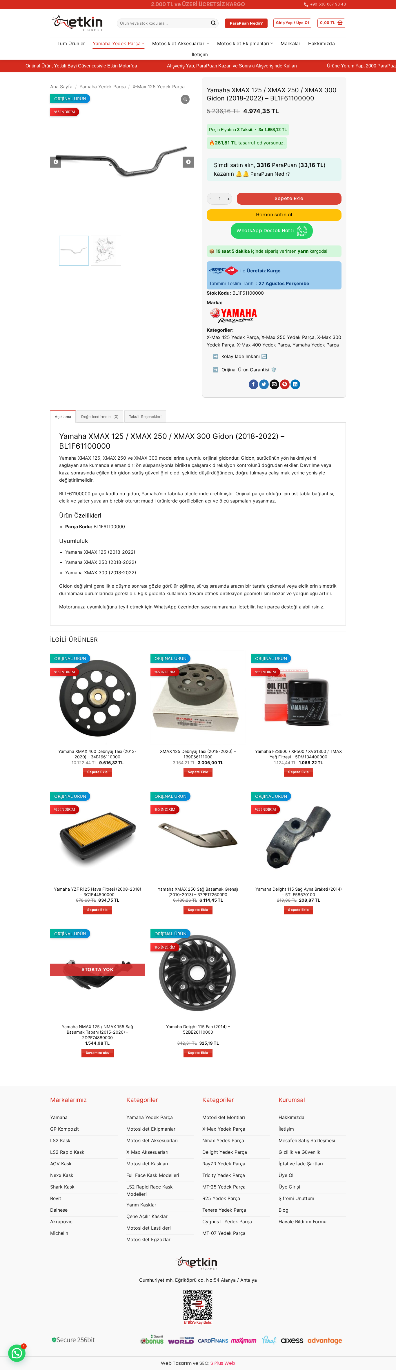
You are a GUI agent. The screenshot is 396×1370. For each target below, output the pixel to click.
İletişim (200, 54)
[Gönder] (213, 23)
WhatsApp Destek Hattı (265, 230)
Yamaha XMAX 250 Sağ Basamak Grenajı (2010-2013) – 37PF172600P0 (198, 892)
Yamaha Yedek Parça (117, 43)
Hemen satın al (274, 214)
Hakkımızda (321, 43)
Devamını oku (97, 1053)
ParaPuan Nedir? (270, 174)
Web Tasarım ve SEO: (198, 1363)
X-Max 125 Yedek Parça (158, 86)
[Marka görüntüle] (234, 315)
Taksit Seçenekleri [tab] (145, 417)
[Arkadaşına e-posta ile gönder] (274, 384)
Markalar (291, 43)
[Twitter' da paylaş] (264, 384)
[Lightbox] (185, 99)
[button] (292, 23)
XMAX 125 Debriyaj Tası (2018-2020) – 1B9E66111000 (198, 754)
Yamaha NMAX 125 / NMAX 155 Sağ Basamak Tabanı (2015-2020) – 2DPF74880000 (97, 1032)
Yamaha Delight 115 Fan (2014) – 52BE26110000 (198, 1029)
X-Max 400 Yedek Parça (263, 345)
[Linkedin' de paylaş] (295, 384)
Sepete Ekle (289, 198)
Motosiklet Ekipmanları (243, 43)
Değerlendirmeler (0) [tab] (100, 417)
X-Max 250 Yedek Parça (288, 337)
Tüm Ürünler (71, 43)
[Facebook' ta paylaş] (253, 384)
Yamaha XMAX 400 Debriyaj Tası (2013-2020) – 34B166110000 (97, 754)
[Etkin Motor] (79, 23)
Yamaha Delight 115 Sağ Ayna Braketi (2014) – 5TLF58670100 (298, 892)
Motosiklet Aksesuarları (179, 43)
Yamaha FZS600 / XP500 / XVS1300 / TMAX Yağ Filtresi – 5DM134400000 (298, 754)
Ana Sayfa (61, 86)
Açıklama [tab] (63, 417)
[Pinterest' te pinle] (285, 384)
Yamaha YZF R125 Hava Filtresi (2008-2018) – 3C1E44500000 (97, 892)
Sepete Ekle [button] (97, 772)
